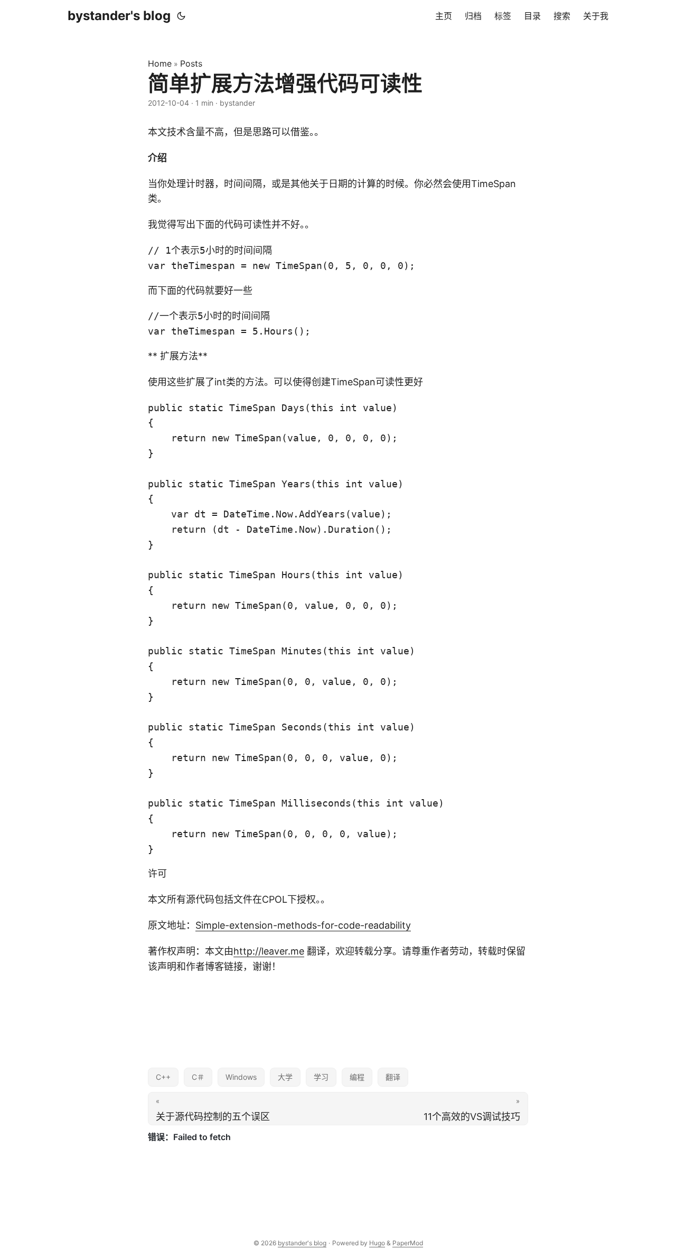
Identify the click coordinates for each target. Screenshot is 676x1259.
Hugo (377, 1243)
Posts (191, 63)
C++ (163, 1076)
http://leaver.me (268, 951)
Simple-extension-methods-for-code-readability (303, 925)
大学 (285, 1076)
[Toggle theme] (181, 16)
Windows (241, 1076)
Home (160, 63)
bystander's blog (119, 15)
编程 (357, 1076)
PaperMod (407, 1243)
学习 (321, 1076)
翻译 (393, 1076)
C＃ (198, 1076)
